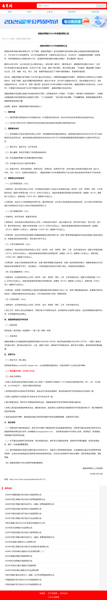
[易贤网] (7, 5)
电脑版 (42, 593)
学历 (29, 12)
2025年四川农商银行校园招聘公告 (18, 561)
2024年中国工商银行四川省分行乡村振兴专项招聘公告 (27, 547)
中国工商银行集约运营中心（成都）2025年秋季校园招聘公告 (29, 575)
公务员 (50, 12)
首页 (10, 12)
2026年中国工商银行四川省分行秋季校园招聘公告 (25, 499)
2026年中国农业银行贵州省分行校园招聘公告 (23, 509)
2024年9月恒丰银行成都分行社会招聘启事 (22, 570)
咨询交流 (63, 593)
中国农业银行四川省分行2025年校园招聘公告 (23, 584)
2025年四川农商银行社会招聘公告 (18, 528)
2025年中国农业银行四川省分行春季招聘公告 (23, 532)
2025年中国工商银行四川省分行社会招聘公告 (23, 518)
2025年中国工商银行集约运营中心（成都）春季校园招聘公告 (29, 537)
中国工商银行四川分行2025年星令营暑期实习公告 (25, 523)
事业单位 (72, 12)
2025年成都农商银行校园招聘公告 (18, 556)
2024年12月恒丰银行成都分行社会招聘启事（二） (25, 551)
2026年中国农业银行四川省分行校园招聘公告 (23, 514)
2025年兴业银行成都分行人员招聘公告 (20, 542)
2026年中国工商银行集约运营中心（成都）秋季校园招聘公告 (29, 504)
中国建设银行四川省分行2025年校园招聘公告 (23, 580)
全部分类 (95, 12)
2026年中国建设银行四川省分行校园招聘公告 (23, 495)
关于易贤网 (52, 593)
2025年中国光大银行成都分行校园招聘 (20, 566)
